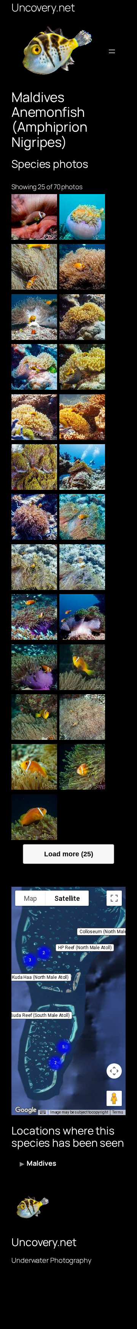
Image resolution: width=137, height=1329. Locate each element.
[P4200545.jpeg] (34, 717)
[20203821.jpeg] (34, 517)
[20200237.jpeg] (34, 667)
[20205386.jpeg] (82, 417)
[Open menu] (111, 51)
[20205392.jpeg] (34, 367)
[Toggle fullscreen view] (114, 898)
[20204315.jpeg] (34, 467)
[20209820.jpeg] (82, 217)
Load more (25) (68, 854)
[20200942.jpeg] (34, 617)
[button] (85, 947)
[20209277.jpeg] (34, 267)
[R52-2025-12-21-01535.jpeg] (34, 217)
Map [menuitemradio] (30, 898)
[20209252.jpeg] (34, 317)
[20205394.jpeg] (82, 317)
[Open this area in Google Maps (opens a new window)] (25, 1110)
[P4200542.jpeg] (82, 717)
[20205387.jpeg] (34, 417)
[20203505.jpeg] (82, 517)
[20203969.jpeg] (82, 467)
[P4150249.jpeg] (82, 767)
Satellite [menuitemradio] (67, 898)
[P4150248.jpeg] (34, 817)
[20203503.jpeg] (82, 567)
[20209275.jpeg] (82, 267)
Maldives (41, 1163)
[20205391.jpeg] (82, 367)
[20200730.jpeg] (82, 617)
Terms (117, 1112)
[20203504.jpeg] (34, 567)
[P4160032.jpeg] (34, 767)
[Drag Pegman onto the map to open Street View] (114, 1098)
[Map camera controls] (114, 1071)
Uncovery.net (43, 7)
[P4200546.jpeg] (82, 667)
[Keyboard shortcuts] (42, 1112)
